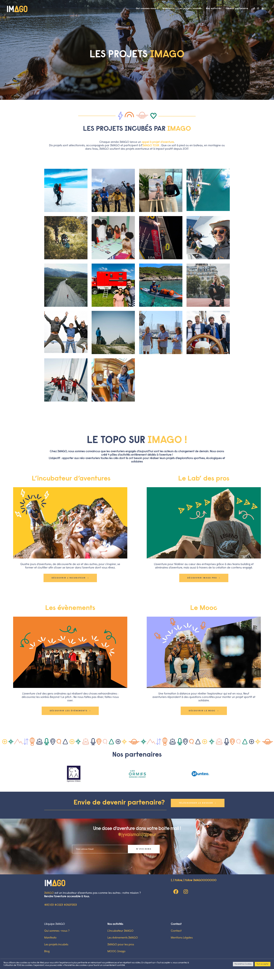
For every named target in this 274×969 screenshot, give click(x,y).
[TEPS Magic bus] (65, 237)
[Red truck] (113, 285)
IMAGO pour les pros (120, 944)
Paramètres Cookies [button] (243, 964)
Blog (47, 951)
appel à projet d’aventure (158, 142)
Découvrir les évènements (68, 711)
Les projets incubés (56, 944)
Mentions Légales (182, 937)
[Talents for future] (113, 237)
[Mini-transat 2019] (160, 237)
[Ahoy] (208, 332)
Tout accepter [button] (262, 964)
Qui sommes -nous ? (56, 931)
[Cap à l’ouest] (65, 332)
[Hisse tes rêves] (113, 380)
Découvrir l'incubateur (69, 578)
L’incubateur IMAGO (120, 931)
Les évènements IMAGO (122, 937)
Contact (176, 931)
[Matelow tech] (208, 237)
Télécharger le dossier (196, 803)
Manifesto (50, 937)
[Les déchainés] (65, 285)
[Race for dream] (208, 285)
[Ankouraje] (160, 332)
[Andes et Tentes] (113, 190)
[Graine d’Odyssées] (160, 285)
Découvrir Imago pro (202, 578)
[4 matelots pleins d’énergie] (65, 380)
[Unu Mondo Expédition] (208, 190)
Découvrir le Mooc (202, 711)
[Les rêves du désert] (65, 190)
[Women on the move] (160, 190)
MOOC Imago (116, 951)
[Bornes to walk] (113, 332)
